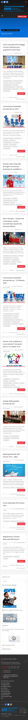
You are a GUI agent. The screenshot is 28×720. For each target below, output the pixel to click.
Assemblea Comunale (13, 97)
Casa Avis (12, 82)
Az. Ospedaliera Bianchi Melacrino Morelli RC (6, 694)
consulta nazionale (8, 556)
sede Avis (15, 146)
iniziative (16, 84)
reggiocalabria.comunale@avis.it (11, 674)
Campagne (11, 270)
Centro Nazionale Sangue (6, 696)
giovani (15, 200)
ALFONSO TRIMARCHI (8, 80)
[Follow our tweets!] (8, 704)
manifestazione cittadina (9, 86)
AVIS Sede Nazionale (5, 683)
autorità (6, 82)
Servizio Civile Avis (12, 211)
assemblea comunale (18, 80)
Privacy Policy (4, 713)
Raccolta (14, 261)
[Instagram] (7, 2)
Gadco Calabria (4, 688)
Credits (24, 712)
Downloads (5, 566)
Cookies (9, 713)
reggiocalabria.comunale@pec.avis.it (10, 676)
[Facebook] (2, 2)
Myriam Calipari (8, 146)
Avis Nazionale (18, 138)
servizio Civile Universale (10, 204)
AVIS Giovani (11, 494)
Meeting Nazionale (20, 487)
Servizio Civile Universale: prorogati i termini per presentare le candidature (12, 166)
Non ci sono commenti (21, 99)
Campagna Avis (7, 255)
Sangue (13, 202)
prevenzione (7, 261)
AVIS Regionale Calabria (6, 686)
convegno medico (8, 315)
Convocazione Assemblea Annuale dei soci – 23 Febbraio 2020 (14, 280)
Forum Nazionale (14, 521)
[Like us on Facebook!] (6, 704)
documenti (18, 82)
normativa (7, 440)
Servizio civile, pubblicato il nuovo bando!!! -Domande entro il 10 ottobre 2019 (12, 344)
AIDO (2, 698)
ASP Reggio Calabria (5, 684)
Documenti (11, 446)
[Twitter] (5, 2)
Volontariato (7, 148)
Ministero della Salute (5, 691)
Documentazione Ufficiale (19, 494)
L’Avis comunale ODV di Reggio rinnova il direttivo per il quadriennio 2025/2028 (14, 47)
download (16, 383)
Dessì (16, 172)
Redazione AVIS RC (18, 53)
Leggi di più (21, 93)
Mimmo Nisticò (19, 86)
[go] (24, 581)
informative (16, 142)
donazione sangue (8, 84)
